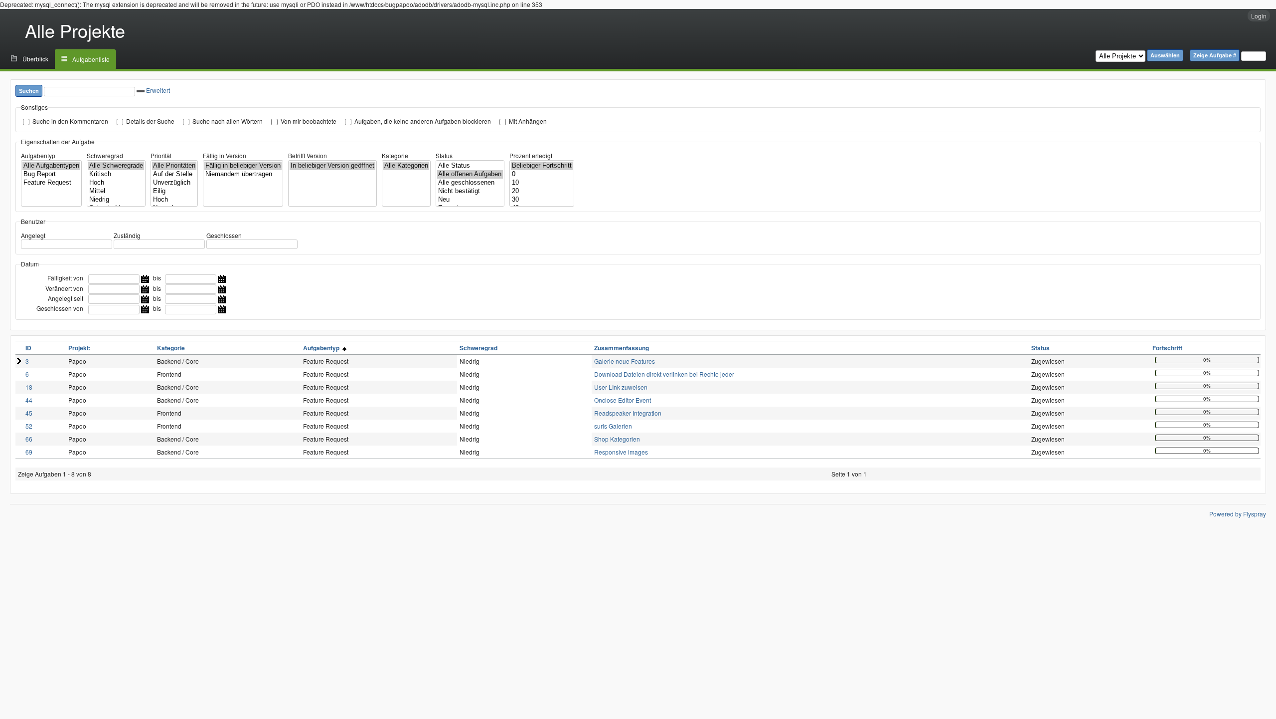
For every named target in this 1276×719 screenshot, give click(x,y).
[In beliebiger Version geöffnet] (332, 166)
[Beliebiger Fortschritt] (542, 166)
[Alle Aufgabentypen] (51, 166)
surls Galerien (613, 426)
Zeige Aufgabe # (1214, 55)
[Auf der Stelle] (174, 174)
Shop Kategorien (617, 439)
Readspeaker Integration (627, 413)
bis (157, 277)
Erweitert (158, 90)
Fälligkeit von (65, 277)
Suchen (29, 91)
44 (28, 400)
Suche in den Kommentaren (70, 121)
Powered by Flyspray (1237, 513)
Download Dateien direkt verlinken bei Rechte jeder (664, 374)
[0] (542, 174)
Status (444, 155)
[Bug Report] (51, 174)
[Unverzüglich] (174, 183)
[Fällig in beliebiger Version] (243, 166)
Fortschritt (1167, 347)
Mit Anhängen (528, 121)
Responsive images (621, 452)
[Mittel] (116, 191)
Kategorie (395, 155)
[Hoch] (116, 183)
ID (28, 347)
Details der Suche (150, 121)
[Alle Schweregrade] (116, 166)
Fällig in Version (224, 155)
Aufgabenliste (91, 59)
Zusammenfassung (621, 347)
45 (28, 413)
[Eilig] (174, 191)
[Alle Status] (470, 166)
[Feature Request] (51, 183)
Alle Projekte (75, 30)
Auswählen (1165, 55)
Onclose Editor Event (622, 400)
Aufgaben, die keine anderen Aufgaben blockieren (422, 121)
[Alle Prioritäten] (174, 166)
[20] (542, 191)
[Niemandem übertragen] (243, 174)
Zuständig (127, 235)
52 (28, 426)
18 (28, 387)
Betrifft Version (307, 155)
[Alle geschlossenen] (470, 183)
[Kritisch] (116, 174)
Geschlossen (224, 235)
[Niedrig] (116, 200)
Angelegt (33, 235)
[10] (542, 183)
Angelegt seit (65, 298)
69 (28, 452)
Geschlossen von (59, 308)
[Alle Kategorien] (406, 166)
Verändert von (64, 288)
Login (1259, 15)
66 (28, 439)
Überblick (35, 58)
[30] (542, 200)
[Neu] (470, 200)
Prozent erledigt (530, 155)
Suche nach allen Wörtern (227, 121)
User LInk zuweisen (620, 387)
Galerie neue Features (624, 361)
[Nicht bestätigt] (470, 191)
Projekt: (79, 347)
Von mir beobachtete (308, 121)
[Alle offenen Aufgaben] (470, 174)
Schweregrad (105, 155)
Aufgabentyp (38, 155)
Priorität (161, 155)
